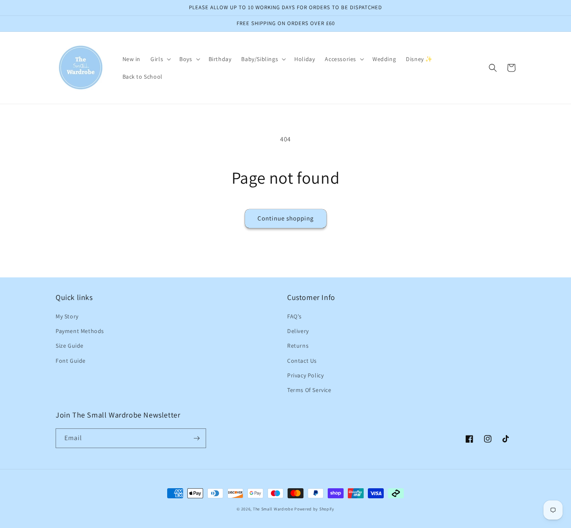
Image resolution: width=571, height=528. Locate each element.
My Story (67, 316)
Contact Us (302, 360)
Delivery (298, 331)
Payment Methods (80, 331)
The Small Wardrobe (273, 509)
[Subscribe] (196, 438)
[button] (159, 59)
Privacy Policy (305, 375)
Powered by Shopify (314, 509)
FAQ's (294, 316)
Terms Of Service (309, 390)
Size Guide (70, 345)
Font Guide (71, 360)
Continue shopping (285, 218)
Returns (297, 345)
